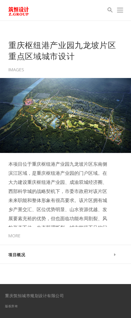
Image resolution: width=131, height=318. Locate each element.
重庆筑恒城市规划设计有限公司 (34, 296)
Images (16, 70)
